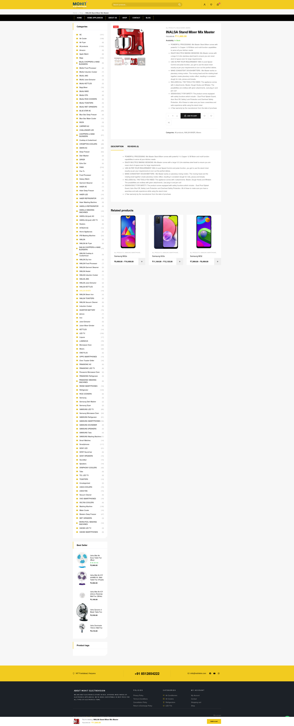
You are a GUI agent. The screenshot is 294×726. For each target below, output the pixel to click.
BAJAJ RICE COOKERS (88, 99)
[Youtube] (214, 673)
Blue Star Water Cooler (87, 118)
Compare (168, 122)
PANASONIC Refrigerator (88, 376)
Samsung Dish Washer (87, 402)
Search (178, 5)
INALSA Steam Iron (86, 294)
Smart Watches (84, 440)
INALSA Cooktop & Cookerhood (86, 254)
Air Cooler (83, 38)
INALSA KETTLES (86, 287)
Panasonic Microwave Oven (89, 372)
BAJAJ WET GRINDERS (88, 107)
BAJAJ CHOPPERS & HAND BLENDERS (89, 63)
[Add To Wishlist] (204, 116)
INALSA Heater (84, 271)
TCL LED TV (84, 475)
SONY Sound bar (85, 452)
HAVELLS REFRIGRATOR (88, 206)
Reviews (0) (133, 146)
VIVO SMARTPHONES (87, 499)
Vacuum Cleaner (85, 495)
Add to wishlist (211, 116)
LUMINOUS (83, 341)
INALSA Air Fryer (85, 243)
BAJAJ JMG (83, 76)
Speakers (82, 464)
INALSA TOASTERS (86, 298)
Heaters (82, 224)
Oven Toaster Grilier (86, 360)
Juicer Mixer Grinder (86, 325)
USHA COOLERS (85, 487)
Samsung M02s (120, 256)
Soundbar (83, 460)
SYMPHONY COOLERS (88, 468)
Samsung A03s (158, 256)
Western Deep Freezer (87, 514)
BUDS (81, 122)
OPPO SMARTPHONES (88, 357)
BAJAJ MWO (84, 91)
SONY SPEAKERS (86, 456)
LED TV (82, 333)
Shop (81, 13)
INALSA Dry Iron (85, 259)
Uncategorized (84, 483)
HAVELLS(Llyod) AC (86, 216)
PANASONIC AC (85, 364)
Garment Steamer (86, 183)
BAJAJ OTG (83, 95)
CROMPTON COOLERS (88, 144)
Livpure (82, 337)
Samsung (82, 398)
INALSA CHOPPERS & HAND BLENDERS (89, 248)
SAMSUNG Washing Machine (90, 436)
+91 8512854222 (147, 673)
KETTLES (83, 329)
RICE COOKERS (85, 394)
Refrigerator (83, 390)
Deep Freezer (84, 152)
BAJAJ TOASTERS (86, 103)
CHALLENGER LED (86, 130)
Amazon (82, 50)
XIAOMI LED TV (85, 528)
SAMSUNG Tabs (85, 433)
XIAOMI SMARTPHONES (88, 532)
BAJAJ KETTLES (85, 83)
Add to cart (192, 116)
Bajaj (81, 58)
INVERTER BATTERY (87, 310)
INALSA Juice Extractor (87, 283)
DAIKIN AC (83, 148)
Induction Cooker (85, 306)
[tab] (117, 146)
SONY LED (83, 448)
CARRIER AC (84, 126)
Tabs (81, 471)
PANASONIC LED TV (87, 368)
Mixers (188, 28)
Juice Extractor (84, 322)
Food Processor (85, 175)
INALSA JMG (84, 279)
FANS (81, 167)
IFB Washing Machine (87, 235)
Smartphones (84, 444)
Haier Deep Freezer (86, 190)
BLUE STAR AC (85, 111)
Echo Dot (82, 163)
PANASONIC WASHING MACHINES (87, 381)
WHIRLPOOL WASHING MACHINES (88, 523)
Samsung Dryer (85, 405)
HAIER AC (83, 187)
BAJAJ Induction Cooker (88, 72)
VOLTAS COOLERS (86, 502)
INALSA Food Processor (88, 263)
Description (117, 146)
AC (80, 35)
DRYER (82, 159)
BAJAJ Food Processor (87, 68)
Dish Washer (84, 156)
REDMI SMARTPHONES (88, 386)
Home (75, 13)
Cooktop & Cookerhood (87, 140)
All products (171, 28)
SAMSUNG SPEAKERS (87, 429)
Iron (80, 318)
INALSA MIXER (180, 28)
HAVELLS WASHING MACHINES (86, 211)
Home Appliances (85, 232)
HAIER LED (83, 194)
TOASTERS (83, 479)
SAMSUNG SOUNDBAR (88, 425)
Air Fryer (82, 42)
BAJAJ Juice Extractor (87, 79)
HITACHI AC (83, 228)
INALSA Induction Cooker (88, 275)
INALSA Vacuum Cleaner (88, 302)
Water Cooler (84, 510)
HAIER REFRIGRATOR (87, 198)
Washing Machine (85, 506)
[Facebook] (210, 673)
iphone (81, 314)
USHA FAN (83, 491)
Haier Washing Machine (88, 202)
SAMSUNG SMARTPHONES (133, 252)
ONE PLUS (83, 353)
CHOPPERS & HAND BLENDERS (87, 135)
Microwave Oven (85, 345)
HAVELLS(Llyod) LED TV (88, 220)
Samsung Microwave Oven (89, 413)
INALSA (82, 239)
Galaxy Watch (84, 179)
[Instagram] (218, 673)
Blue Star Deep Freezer (88, 115)
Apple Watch (84, 54)
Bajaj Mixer (83, 87)
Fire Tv (82, 171)
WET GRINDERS (85, 518)
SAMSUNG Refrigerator (88, 417)
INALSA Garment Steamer (89, 267)
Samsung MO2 (196, 256)
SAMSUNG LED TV (86, 409)
